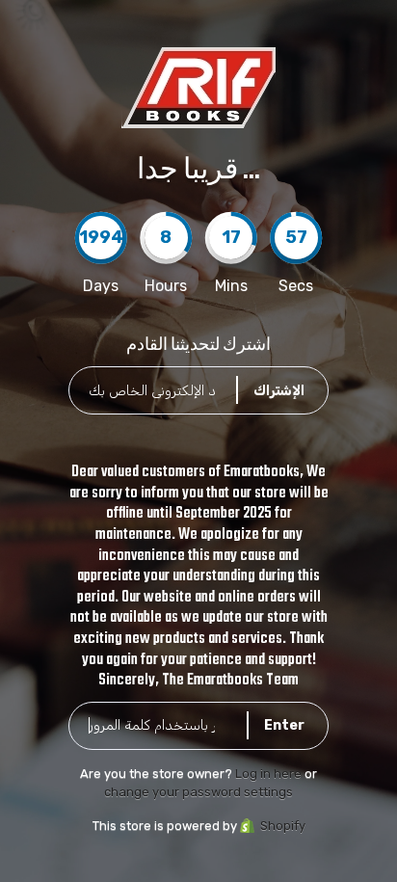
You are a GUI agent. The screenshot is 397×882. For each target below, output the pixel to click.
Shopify (282, 825)
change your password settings (198, 792)
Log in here (268, 773)
